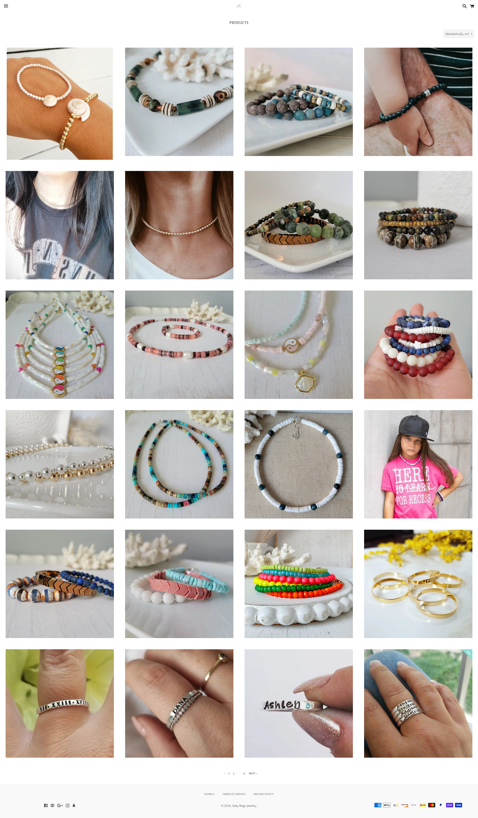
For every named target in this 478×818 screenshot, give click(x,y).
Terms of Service (234, 794)
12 (244, 773)
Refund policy (264, 794)
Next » (253, 773)
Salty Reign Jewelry (244, 806)
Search (209, 794)
